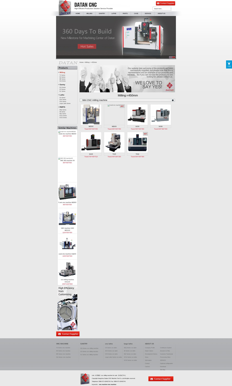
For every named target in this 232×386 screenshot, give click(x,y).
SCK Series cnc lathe (111, 351)
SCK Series (62, 99)
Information (148, 360)
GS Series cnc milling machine (89, 351)
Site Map (162, 369)
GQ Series (62, 81)
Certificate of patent (165, 347)
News (146, 357)
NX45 (91, 154)
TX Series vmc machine (63, 347)
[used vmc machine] (91, 114)
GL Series (62, 91)
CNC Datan (64, 7)
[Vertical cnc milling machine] (137, 114)
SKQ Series (62, 110)
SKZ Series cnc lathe (130, 354)
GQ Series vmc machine (63, 357)
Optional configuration (166, 363)
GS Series (62, 89)
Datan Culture (149, 351)
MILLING (89, 13)
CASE (136, 13)
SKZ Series (62, 113)
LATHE (114, 13)
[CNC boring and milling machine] (114, 142)
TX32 (137, 154)
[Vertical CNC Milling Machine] (160, 114)
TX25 (114, 154)
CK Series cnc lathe (111, 347)
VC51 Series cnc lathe (130, 357)
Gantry (62, 85)
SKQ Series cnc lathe (130, 347)
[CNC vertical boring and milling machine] (91, 142)
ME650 (114, 126)
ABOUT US (161, 13)
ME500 (91, 126)
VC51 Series (63, 115)
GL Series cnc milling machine (89, 354)
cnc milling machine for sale (109, 375)
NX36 (161, 126)
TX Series (62, 75)
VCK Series (62, 101)
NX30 (137, 126)
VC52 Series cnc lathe (130, 360)
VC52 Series (63, 117)
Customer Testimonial (166, 354)
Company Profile (150, 347)
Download (163, 366)
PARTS (125, 13)
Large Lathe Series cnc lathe (113, 357)
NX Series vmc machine (63, 351)
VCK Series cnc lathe (111, 354)
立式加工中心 (122, 375)
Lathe (62, 95)
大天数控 (97, 375)
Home (81, 62)
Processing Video (165, 357)
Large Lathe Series (65, 103)
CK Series (62, 97)
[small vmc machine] (114, 105)
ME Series (62, 79)
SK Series (62, 111)
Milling (62, 72)
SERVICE (148, 13)
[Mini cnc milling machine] (137, 142)
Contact (147, 363)
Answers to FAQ (165, 351)
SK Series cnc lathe (129, 351)
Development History (151, 354)
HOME (78, 13)
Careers (147, 366)
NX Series (62, 77)
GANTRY (102, 13)
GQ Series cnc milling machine (89, 348)
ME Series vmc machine (63, 354)
